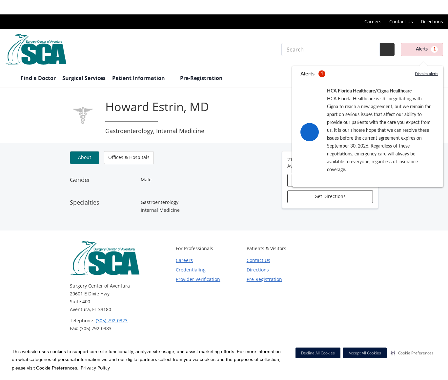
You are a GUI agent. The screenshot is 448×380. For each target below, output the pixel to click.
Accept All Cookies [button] (365, 353)
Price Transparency (422, 7)
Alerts (426, 49)
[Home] (9, 79)
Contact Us (401, 21)
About (84, 157)
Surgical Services (84, 78)
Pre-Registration (201, 78)
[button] (412, 353)
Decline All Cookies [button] (318, 353)
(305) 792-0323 (112, 320)
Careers (372, 21)
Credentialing (191, 270)
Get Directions (330, 196)
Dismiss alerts (426, 74)
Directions (432, 21)
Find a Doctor (38, 78)
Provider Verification (198, 279)
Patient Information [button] (139, 78)
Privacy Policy (95, 368)
